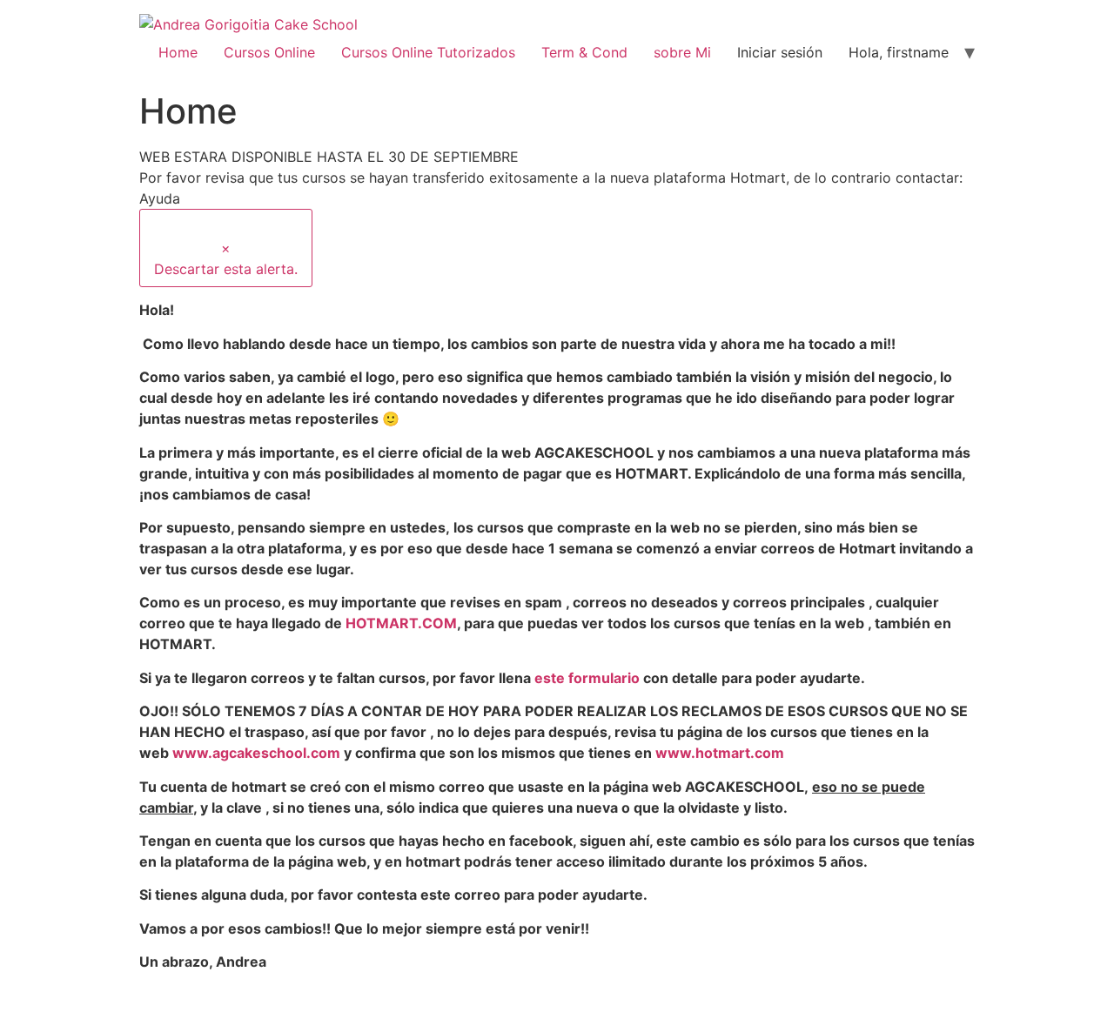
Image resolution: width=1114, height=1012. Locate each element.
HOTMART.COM (401, 623)
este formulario (587, 678)
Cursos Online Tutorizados (428, 52)
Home (178, 52)
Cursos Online (269, 52)
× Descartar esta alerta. (226, 258)
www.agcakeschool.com (256, 752)
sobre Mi (682, 52)
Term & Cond (584, 52)
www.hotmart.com (719, 752)
